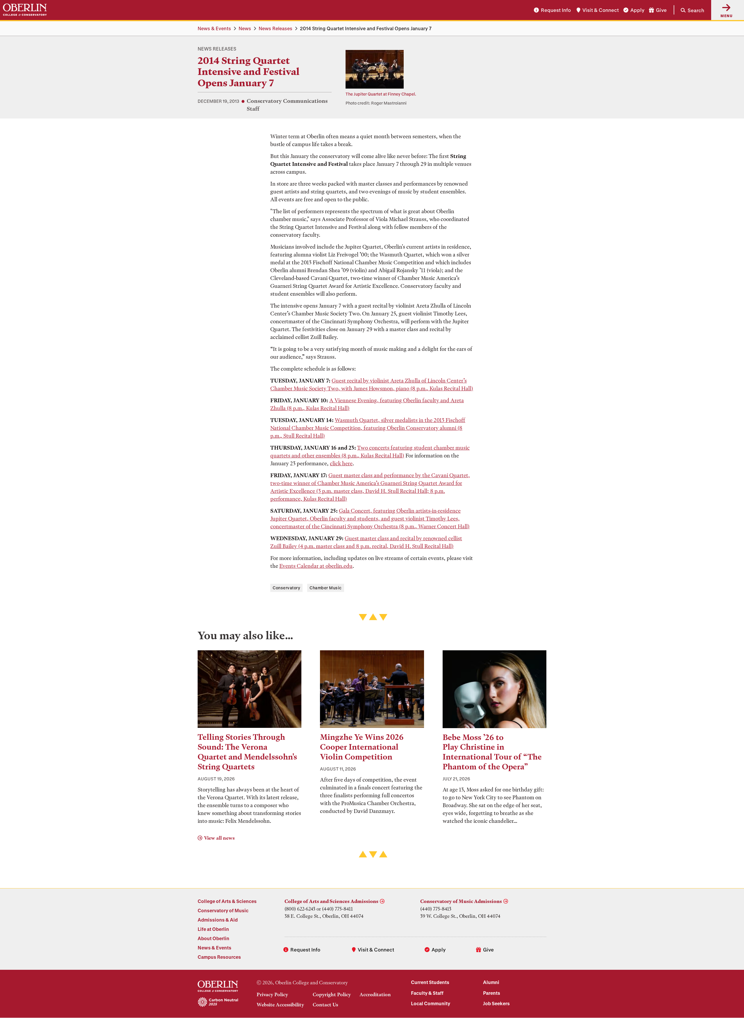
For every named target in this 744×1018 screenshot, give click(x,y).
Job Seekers (496, 1003)
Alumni (491, 982)
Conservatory (286, 587)
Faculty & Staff (427, 993)
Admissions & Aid (218, 919)
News (245, 28)
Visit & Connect (600, 10)
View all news (219, 838)
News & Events (214, 28)
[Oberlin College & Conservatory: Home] (25, 9)
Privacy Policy (272, 994)
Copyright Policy (332, 994)
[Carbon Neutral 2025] (218, 1002)
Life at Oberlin (213, 929)
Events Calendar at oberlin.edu (316, 566)
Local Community (430, 1003)
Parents (491, 993)
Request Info (556, 10)
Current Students (430, 982)
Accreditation (375, 994)
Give (661, 10)
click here (341, 463)
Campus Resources (219, 957)
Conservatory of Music (223, 910)
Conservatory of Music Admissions (461, 901)
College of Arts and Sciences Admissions (331, 901)
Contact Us (325, 1005)
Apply (637, 10)
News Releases (275, 28)
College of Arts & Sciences (227, 901)
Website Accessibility (280, 1005)
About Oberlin (213, 938)
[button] (689, 10)
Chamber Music (326, 587)
